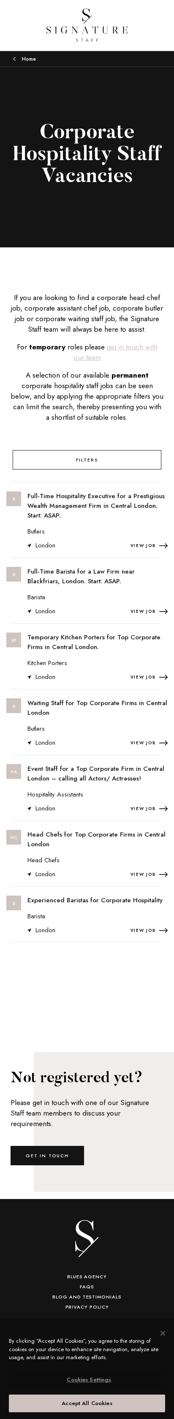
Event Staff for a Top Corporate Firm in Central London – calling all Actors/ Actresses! (95, 773)
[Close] (163, 1333)
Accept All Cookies (87, 1403)
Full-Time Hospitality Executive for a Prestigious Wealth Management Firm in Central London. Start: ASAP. (96, 505)
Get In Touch (47, 1155)
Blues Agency (87, 1276)
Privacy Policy (87, 1307)
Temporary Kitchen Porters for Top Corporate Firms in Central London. (93, 642)
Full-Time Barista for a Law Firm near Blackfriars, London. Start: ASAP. (81, 576)
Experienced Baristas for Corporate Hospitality (95, 900)
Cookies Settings (89, 1380)
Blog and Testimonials (86, 1296)
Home (29, 59)
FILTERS (87, 459)
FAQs (87, 1286)
